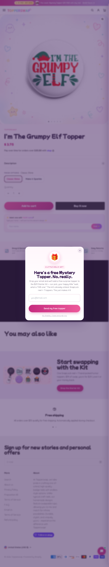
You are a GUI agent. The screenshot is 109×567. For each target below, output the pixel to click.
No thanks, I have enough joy (54, 315)
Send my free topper (54, 308)
